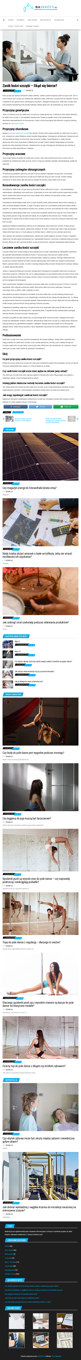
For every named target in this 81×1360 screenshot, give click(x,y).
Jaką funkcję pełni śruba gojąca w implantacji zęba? (22, 1298)
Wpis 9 (17, 641)
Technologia (59, 20)
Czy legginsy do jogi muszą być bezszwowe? (27, 818)
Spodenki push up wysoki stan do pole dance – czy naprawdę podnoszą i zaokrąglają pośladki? (36, 880)
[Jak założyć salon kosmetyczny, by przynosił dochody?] (8, 674)
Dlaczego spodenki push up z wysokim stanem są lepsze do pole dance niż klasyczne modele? (38, 1004)
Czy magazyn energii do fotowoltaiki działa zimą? (30, 488)
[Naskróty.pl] (4, 20)
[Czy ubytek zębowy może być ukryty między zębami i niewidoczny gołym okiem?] (8, 664)
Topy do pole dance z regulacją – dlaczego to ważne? (31, 942)
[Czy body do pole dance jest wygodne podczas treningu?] (40, 721)
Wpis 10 (17, 651)
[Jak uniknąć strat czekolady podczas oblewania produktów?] (40, 591)
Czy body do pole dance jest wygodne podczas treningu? (33, 753)
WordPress (41, 1356)
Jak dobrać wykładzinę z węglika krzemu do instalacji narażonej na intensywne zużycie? (39, 1208)
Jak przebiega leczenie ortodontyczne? (29, 681)
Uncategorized (9, 1270)
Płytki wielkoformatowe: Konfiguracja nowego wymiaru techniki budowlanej (56, 420)
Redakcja (29, 90)
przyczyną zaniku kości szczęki (18, 133)
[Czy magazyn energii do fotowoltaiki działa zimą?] (40, 457)
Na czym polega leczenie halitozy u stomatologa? (22, 420)
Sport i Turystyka (15, 26)
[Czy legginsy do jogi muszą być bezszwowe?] (40, 787)
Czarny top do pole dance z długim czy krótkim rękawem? (34, 1066)
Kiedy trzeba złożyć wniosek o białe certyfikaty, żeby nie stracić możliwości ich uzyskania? (37, 555)
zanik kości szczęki (17, 123)
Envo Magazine (56, 1356)
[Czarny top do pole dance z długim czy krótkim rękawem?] (40, 1037)
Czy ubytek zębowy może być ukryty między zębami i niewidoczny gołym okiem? (43, 661)
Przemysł (20, 20)
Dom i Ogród (32, 20)
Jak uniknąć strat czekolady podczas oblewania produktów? (36, 622)
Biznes (11, 20)
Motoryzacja (45, 20)
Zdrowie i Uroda (32, 26)
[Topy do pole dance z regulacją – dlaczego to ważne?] (40, 914)
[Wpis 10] (8, 654)
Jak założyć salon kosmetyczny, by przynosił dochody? (34, 671)
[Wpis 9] (8, 644)
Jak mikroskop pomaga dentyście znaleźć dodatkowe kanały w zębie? (28, 1302)
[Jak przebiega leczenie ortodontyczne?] (8, 684)
